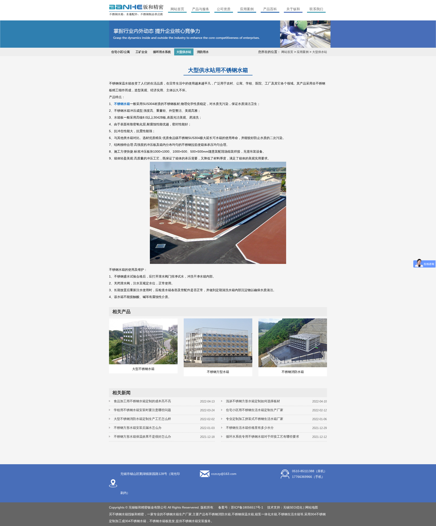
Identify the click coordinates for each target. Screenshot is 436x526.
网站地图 (311, 507)
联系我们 (316, 9)
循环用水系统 (162, 52)
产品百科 (270, 9)
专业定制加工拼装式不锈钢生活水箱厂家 (254, 419)
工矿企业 (141, 52)
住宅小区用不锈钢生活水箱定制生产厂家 (254, 410)
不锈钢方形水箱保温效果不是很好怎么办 (142, 436)
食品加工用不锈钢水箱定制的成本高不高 (142, 401)
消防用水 (203, 52)
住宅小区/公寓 (120, 52)
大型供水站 (183, 52)
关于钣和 (293, 9)
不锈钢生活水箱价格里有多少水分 (250, 427)
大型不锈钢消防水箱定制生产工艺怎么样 (142, 419)
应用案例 (247, 9)
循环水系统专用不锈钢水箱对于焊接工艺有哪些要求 (262, 436)
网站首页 (177, 9)
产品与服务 (200, 9)
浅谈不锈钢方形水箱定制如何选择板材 (253, 401)
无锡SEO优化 (292, 507)
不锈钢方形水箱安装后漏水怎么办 (137, 427)
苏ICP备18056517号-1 (247, 507)
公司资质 (223, 9)
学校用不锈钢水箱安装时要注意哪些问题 (142, 410)
